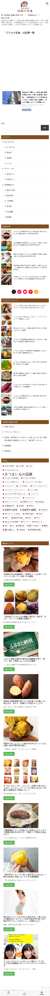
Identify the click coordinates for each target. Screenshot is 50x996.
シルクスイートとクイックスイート (15, 490)
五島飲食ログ (9, 185)
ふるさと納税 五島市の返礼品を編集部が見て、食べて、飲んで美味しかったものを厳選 (24, 660)
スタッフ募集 (34, 490)
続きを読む (9, 584)
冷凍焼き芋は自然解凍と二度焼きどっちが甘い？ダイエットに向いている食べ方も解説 (24, 575)
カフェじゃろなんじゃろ (39, 486)
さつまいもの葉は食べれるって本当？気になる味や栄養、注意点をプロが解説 (30, 363)
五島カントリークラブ (11, 501)
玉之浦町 (10, 212)
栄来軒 (40, 513)
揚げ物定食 (44, 510)
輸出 (46, 525)
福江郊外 (10, 195)
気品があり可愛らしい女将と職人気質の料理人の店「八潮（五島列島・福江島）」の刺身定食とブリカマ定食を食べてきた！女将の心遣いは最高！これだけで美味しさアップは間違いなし (34, 97)
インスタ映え (23, 486)
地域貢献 (21, 505)
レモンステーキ (29, 498)
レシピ (9, 163)
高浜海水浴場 (35, 530)
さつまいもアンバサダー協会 (33, 482)
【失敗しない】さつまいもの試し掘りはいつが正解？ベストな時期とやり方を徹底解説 (30, 278)
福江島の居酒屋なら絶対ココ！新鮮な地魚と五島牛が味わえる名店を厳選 (30, 374)
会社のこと (11, 174)
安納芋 (9, 158)
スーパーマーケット (15, 494)
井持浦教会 (41, 501)
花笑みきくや (38, 521)
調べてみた (34, 525)
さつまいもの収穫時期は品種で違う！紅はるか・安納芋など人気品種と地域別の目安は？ (30, 340)
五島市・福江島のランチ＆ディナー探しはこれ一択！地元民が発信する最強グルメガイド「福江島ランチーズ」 (25, 438)
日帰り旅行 (29, 514)
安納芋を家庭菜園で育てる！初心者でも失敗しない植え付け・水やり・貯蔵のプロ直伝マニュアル (24, 702)
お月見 (30, 466)
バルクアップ (34, 494)
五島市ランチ (27, 502)
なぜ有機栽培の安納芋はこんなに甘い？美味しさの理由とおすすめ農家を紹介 (30, 244)
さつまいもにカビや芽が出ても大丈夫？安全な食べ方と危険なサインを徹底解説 (30, 386)
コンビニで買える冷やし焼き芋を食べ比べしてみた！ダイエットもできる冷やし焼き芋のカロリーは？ (30, 306)
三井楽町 (10, 201)
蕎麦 (6, 525)
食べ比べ (9, 529)
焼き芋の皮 (18, 518)
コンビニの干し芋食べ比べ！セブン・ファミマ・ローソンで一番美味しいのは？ (30, 318)
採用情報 (7, 446)
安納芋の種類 (29, 510)
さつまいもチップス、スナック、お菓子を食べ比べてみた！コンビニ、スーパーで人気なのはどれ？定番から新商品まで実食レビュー (24, 788)
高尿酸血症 (22, 529)
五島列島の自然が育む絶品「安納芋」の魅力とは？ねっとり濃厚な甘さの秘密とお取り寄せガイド (30, 267)
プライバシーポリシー (12, 432)
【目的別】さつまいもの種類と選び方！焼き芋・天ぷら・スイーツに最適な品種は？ (24, 618)
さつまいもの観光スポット (12, 482)
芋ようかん (26, 521)
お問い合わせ (9, 427)
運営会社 (7, 451)
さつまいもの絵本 (29, 478)
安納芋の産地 (11, 510)
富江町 (9, 206)
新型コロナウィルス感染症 (12, 513)
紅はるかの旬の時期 (11, 522)
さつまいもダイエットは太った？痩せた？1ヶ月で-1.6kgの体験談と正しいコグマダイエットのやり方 (24, 963)
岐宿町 (9, 217)
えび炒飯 (21, 466)
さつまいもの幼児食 (11, 478)
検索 (2, 123)
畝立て (38, 517)
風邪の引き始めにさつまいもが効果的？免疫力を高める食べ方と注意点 (30, 255)
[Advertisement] (25, 64)
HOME (42, 994)
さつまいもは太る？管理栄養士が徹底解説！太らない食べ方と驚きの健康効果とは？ (30, 352)
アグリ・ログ (9, 169)
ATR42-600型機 (9, 466)
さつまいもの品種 (18, 474)
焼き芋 (9, 152)
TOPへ (25, 994)
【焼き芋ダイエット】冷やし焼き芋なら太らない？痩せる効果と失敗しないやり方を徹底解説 (24, 876)
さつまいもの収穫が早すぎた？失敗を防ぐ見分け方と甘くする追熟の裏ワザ (30, 232)
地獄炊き (31, 505)
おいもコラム (9, 142)
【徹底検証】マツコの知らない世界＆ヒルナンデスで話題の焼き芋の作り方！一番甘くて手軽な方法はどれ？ (24, 832)
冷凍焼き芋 (9, 506)
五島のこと (11, 179)
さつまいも (11, 147)
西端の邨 (21, 526)
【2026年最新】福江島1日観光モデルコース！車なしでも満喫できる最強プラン (30, 408)
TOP (13, 15)
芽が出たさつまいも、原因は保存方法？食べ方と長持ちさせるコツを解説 (30, 329)
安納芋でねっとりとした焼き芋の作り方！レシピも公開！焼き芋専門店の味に (24, 745)
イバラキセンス (9, 486)
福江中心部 (26, 110)
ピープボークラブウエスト (12, 498)
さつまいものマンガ (11, 470)
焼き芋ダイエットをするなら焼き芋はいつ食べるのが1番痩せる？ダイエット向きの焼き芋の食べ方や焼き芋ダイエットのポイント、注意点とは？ (24, 919)
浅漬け (6, 517)
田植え (29, 517)
